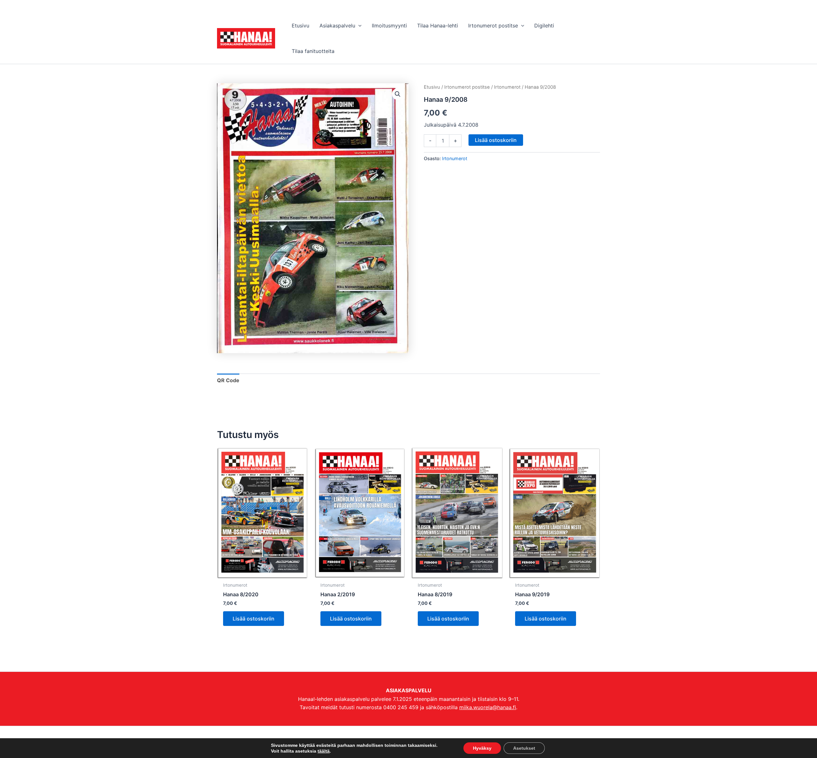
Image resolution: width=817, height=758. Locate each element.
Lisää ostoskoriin (496, 140)
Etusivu (432, 87)
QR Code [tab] (228, 380)
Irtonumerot (507, 87)
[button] (358, 25)
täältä (324, 751)
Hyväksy (482, 748)
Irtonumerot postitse (467, 87)
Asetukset (524, 748)
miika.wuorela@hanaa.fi (487, 707)
